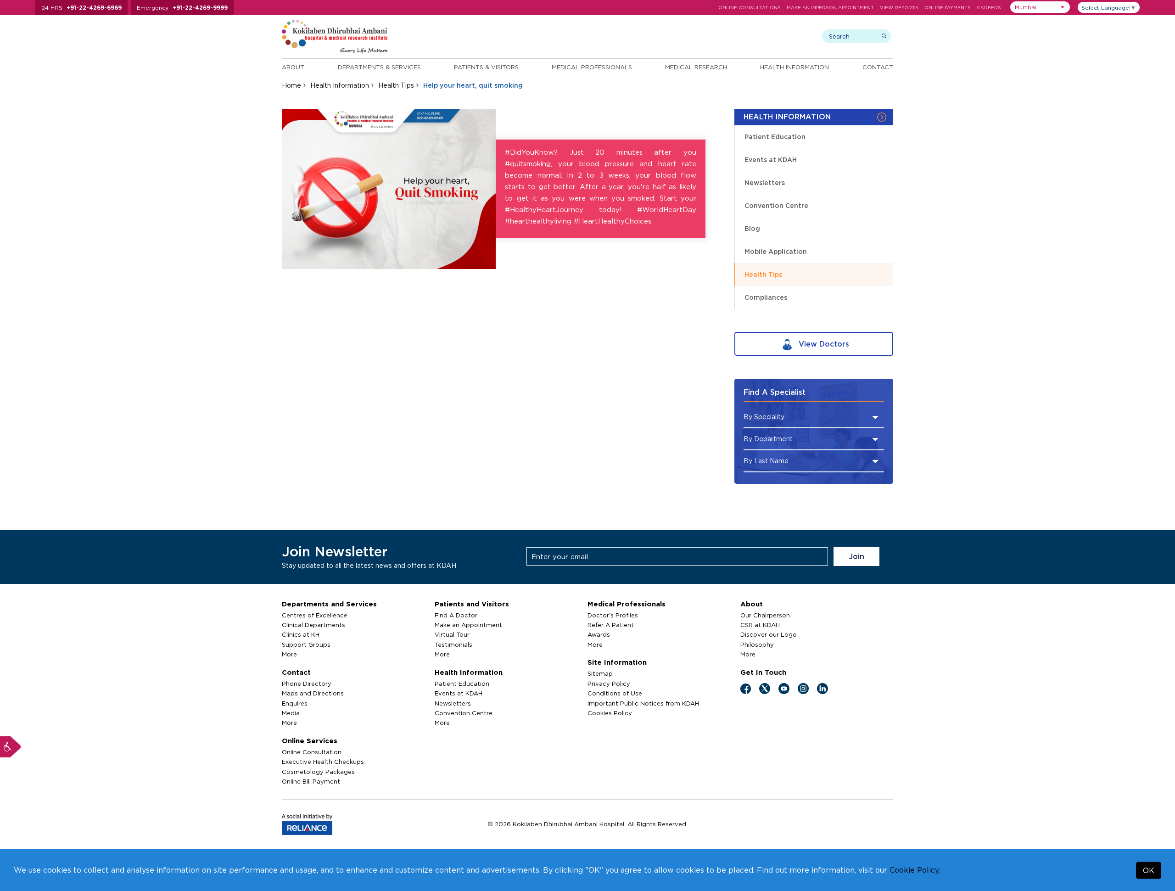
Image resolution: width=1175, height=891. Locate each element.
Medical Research (696, 67)
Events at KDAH (770, 159)
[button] (1040, 7)
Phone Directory (306, 683)
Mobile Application (775, 251)
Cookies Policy (610, 713)
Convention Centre (776, 205)
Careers (989, 7)
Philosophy (757, 644)
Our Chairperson (765, 615)
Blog (752, 228)
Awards (599, 634)
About (293, 67)
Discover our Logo (768, 634)
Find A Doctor (456, 615)
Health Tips (396, 85)
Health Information (794, 67)
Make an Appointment (468, 625)
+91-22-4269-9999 (200, 8)
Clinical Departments (313, 625)
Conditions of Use (615, 693)
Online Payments (947, 7)
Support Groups (306, 644)
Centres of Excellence (314, 615)
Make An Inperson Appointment (830, 7)
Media (291, 713)
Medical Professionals (592, 67)
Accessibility (10, 746)
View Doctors (822, 344)
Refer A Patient (611, 625)
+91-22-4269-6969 (94, 8)
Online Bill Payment (311, 781)
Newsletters (764, 182)
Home (291, 85)
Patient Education (775, 136)
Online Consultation (311, 752)
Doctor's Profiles (613, 615)
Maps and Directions (313, 693)
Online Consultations (749, 7)
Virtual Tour (452, 634)
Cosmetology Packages (318, 771)
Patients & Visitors (486, 67)
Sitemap (600, 673)
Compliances (765, 297)
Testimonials (453, 644)
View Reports (899, 7)
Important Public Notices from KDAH (643, 703)
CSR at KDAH (760, 625)
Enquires (295, 703)
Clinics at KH (300, 634)
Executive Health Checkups (323, 761)
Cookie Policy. (915, 870)
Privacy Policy (609, 683)
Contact (877, 67)
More (289, 654)
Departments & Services (379, 67)
